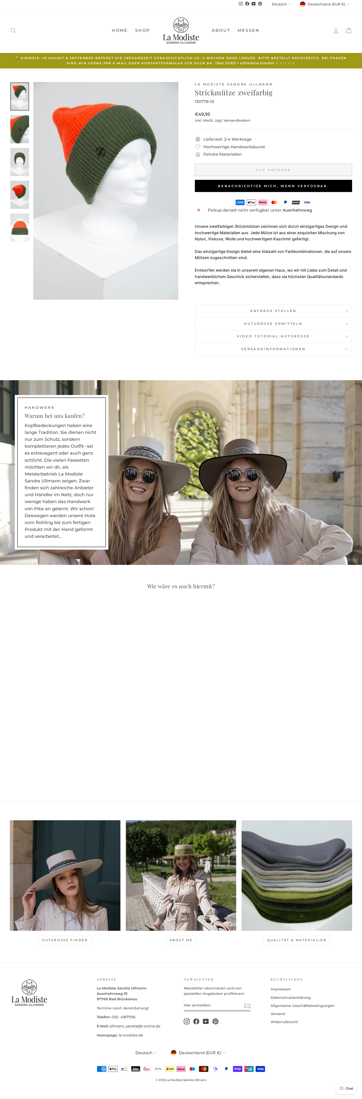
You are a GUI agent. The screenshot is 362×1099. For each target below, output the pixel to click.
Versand (278, 1014)
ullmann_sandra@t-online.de (135, 1026)
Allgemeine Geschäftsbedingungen (303, 1006)
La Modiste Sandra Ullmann (234, 84)
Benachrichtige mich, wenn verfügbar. (273, 186)
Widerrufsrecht (284, 1022)
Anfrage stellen (273, 311)
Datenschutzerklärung (291, 998)
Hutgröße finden (65, 940)
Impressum (281, 989)
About (221, 30)
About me (181, 940)
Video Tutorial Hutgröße (273, 336)
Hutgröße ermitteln (273, 324)
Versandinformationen (273, 349)
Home (120, 30)
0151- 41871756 (123, 1017)
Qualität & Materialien (297, 940)
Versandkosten (237, 120)
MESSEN (249, 30)
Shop (142, 30)
